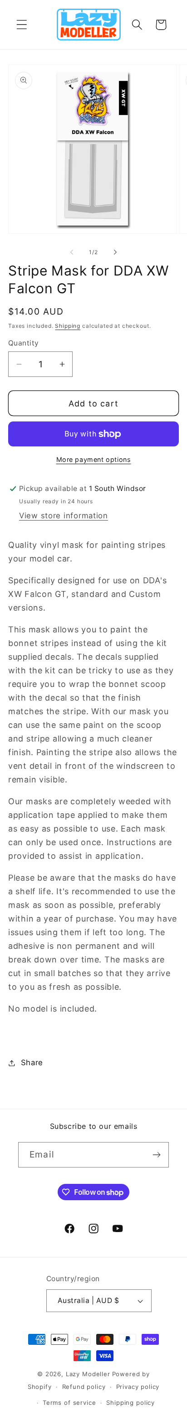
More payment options (93, 459)
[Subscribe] (156, 1154)
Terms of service (69, 1402)
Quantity (23, 343)
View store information (63, 515)
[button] (22, 25)
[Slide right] (115, 252)
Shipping (67, 325)
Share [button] (32, 1062)
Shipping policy (130, 1402)
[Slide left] (72, 252)
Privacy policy (138, 1386)
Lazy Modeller (88, 1374)
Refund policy (84, 1386)
